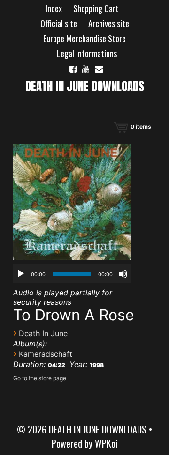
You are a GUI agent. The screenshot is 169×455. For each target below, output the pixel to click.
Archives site (108, 23)
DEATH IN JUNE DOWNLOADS (84, 86)
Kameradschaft (45, 354)
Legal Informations (87, 53)
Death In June (43, 333)
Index (54, 8)
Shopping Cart (96, 8)
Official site (58, 23)
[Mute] (123, 274)
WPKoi (106, 443)
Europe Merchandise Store (84, 38)
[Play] (20, 274)
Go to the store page (39, 378)
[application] (72, 273)
